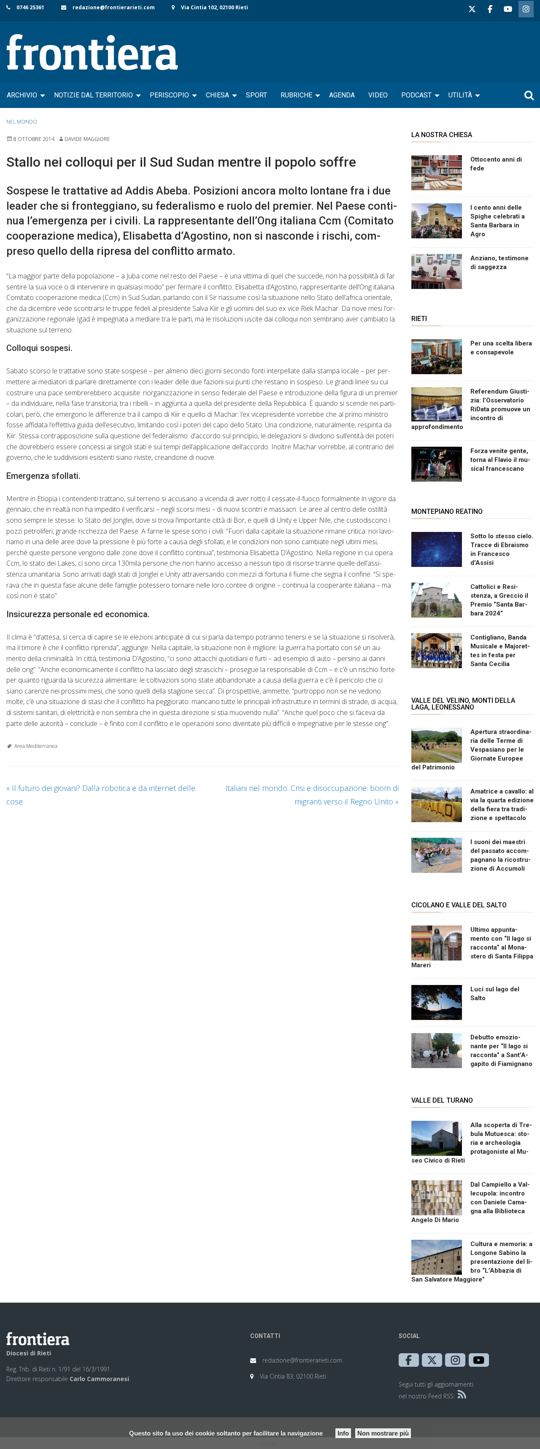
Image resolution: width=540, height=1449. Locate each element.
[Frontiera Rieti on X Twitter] (472, 9)
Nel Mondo (21, 121)
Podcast (416, 95)
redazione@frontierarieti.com (114, 7)
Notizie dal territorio (93, 95)
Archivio (22, 95)
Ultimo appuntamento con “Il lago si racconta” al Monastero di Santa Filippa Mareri (472, 947)
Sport (256, 95)
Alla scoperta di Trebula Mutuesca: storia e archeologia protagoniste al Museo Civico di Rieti (471, 1142)
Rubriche (296, 95)
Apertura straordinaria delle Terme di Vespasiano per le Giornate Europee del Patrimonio (471, 749)
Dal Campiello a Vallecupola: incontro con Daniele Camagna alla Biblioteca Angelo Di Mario (470, 1202)
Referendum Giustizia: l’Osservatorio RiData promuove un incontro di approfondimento (470, 409)
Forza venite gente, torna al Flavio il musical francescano (500, 459)
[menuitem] (23, 95)
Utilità (460, 95)
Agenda (342, 95)
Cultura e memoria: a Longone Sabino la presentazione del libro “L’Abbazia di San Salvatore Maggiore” (471, 1261)
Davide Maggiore (87, 139)
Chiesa (217, 95)
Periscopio (169, 95)
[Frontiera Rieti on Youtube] (508, 9)
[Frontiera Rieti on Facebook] (489, 9)
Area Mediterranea (35, 746)
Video (378, 95)
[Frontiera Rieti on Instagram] (526, 9)
